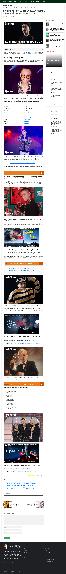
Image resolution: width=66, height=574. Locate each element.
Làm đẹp (26, 1)
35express (7, 16)
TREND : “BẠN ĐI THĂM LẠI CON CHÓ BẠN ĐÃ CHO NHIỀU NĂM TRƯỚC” (56, 76)
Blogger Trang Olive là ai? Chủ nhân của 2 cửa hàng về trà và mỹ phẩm (32, 504)
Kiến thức (20, 1)
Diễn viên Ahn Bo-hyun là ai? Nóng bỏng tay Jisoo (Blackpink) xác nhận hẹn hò (21, 483)
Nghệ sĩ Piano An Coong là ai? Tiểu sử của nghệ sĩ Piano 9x (18, 487)
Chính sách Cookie (48, 557)
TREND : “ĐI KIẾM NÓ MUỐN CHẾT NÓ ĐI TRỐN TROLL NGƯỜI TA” (53, 62)
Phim (25, 559)
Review (37, 1)
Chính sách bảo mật (48, 554)
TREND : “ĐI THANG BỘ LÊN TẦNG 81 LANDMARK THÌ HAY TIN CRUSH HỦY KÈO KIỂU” (56, 102)
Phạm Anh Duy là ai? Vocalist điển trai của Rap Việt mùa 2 (22, 162)
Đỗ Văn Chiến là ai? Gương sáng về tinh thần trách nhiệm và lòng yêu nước (22, 270)
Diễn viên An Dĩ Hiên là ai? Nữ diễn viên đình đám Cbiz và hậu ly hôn (19, 481)
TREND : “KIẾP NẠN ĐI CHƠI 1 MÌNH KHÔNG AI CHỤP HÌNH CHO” (56, 89)
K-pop (25, 557)
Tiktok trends (26, 555)
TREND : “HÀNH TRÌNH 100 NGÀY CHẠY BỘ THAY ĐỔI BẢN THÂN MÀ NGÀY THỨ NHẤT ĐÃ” (56, 123)
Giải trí (15, 1)
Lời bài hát (26, 554)
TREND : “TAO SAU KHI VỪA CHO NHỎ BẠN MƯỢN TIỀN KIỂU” (56, 108)
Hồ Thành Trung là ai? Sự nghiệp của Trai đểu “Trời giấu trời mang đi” (25, 343)
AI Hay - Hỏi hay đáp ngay (49, 546)
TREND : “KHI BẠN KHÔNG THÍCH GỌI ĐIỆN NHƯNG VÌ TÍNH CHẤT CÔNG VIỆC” (56, 130)
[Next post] (43, 504)
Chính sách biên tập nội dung (50, 555)
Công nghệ (10, 1)
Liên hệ (46, 550)
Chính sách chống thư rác (49, 561)
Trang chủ (4, 1)
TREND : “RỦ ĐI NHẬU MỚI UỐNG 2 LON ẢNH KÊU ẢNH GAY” (56, 115)
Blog (25, 546)
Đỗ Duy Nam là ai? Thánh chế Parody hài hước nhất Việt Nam (23, 471)
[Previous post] (3, 504)
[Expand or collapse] (42, 49)
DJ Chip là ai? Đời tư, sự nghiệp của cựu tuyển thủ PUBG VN (19, 268)
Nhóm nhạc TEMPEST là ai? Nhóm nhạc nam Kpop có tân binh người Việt (20, 488)
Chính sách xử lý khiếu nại (49, 559)
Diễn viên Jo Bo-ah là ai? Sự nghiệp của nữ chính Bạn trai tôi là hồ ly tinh (20, 485)
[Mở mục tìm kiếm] (63, 1)
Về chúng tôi (47, 548)
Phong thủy (32, 1)
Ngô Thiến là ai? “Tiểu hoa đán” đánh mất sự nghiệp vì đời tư (19, 271)
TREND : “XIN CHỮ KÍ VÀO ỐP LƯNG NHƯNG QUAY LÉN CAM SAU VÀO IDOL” (56, 69)
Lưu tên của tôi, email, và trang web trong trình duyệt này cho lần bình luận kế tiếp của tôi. (21, 535)
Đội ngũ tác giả (47, 552)
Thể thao (43, 1)
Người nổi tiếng (7, 5)
